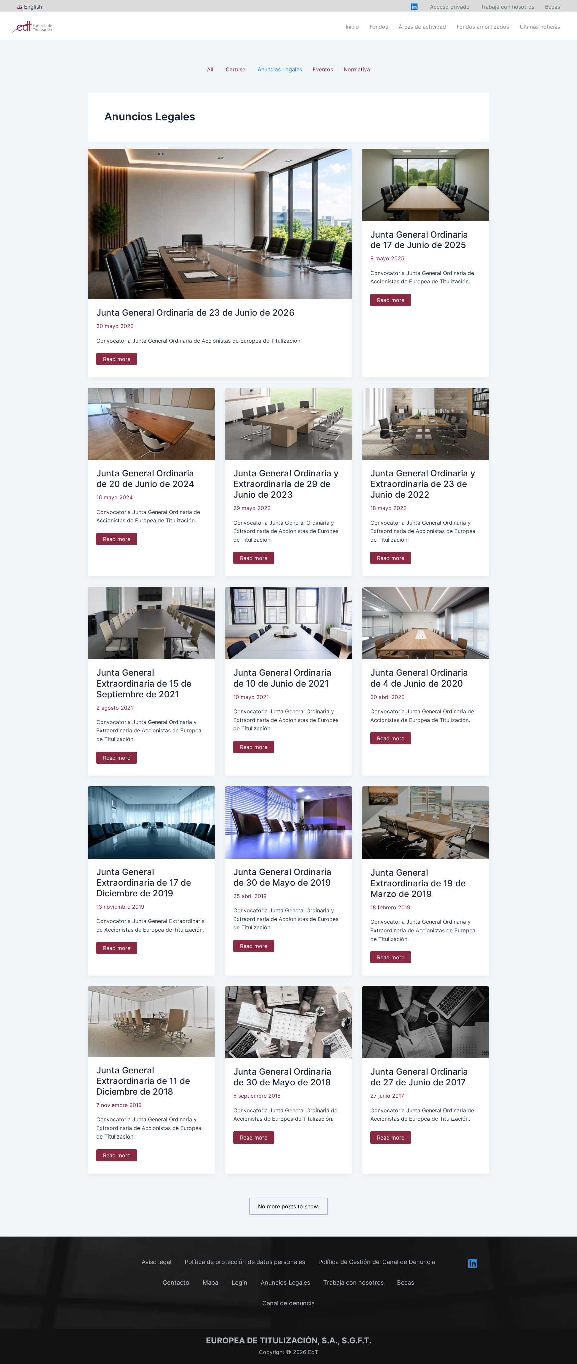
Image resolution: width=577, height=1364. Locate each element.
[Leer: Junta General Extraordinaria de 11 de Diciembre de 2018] (151, 1021)
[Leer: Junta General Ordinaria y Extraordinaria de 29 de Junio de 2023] (288, 423)
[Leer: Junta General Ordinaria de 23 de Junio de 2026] (220, 223)
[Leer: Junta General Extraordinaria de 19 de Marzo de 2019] (425, 822)
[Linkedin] (473, 1263)
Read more (116, 360)
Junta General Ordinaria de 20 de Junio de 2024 (145, 478)
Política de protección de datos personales (245, 1261)
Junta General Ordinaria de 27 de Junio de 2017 (419, 1076)
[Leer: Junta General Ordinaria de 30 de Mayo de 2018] (288, 1022)
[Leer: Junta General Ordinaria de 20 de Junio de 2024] (151, 423)
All (210, 69)
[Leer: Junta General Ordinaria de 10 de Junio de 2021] (288, 622)
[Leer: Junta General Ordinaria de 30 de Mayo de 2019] (288, 822)
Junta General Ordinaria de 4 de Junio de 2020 (419, 678)
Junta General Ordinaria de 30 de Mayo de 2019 (282, 877)
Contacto (176, 1282)
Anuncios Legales (280, 69)
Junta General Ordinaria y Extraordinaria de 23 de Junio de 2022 (422, 484)
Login (239, 1282)
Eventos (323, 69)
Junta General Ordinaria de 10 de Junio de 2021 (282, 678)
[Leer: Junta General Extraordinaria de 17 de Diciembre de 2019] (151, 822)
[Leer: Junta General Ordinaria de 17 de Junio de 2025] (425, 184)
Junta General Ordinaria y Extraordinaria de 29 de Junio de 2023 (286, 484)
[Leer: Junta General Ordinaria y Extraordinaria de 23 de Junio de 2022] (425, 423)
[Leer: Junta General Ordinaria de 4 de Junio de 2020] (425, 622)
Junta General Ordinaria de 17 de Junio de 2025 (419, 239)
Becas (405, 1282)
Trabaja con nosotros (353, 1282)
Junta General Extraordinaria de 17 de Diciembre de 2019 (143, 882)
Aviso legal (156, 1261)
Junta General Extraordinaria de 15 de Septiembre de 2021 (143, 683)
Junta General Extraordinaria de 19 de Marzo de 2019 (418, 883)
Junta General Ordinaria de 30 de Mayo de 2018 (282, 1076)
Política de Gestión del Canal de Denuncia (376, 1261)
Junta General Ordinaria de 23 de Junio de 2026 (195, 312)
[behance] (414, 7)
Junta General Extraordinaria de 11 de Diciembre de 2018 (143, 1081)
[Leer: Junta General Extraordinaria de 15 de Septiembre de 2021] (151, 622)
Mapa (210, 1282)
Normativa (357, 69)
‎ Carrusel (235, 69)
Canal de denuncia (288, 1303)
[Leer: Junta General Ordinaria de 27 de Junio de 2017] (425, 1022)
